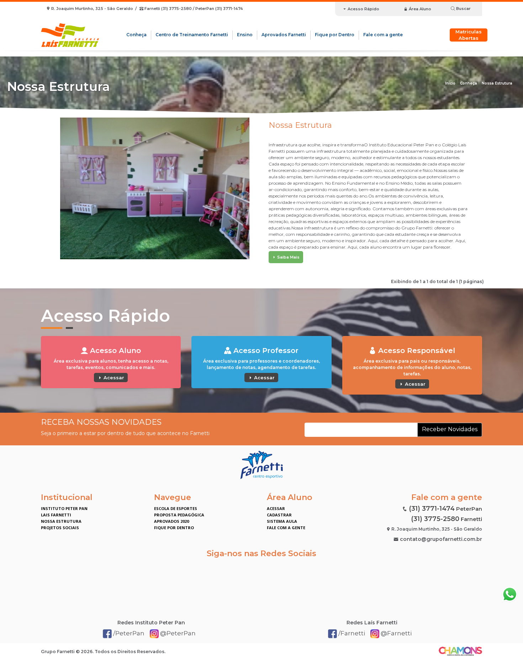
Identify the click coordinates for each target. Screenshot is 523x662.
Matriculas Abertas (468, 35)
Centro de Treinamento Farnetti (191, 34)
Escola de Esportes (175, 508)
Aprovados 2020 (171, 521)
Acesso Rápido (363, 8)
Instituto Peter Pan (64, 508)
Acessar (113, 377)
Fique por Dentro (334, 34)
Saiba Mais (288, 257)
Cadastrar (279, 514)
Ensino (245, 34)
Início (450, 83)
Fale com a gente (383, 34)
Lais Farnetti (56, 514)
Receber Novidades (449, 429)
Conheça (136, 34)
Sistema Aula (282, 521)
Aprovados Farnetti (284, 34)
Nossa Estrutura (497, 83)
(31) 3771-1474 (432, 508)
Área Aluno (419, 8)
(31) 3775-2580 (435, 519)
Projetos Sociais (60, 527)
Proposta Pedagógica (179, 514)
